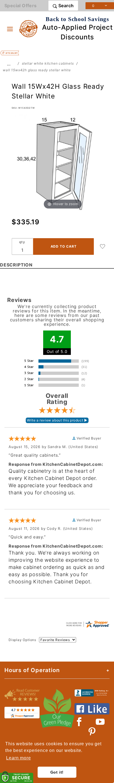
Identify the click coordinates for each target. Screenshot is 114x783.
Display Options (22, 640)
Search (65, 5)
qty (22, 242)
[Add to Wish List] (102, 246)
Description (16, 265)
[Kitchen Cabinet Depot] (28, 28)
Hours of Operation (31, 670)
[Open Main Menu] (10, 28)
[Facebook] (79, 721)
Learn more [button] (18, 758)
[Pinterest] (92, 731)
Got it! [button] (57, 772)
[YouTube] (100, 721)
